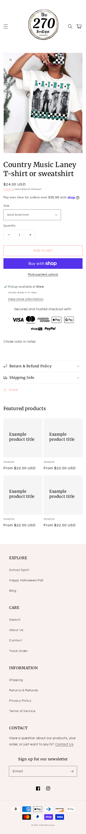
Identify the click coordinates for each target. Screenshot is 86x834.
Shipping (8, 189)
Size (6, 205)
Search (15, 619)
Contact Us (64, 744)
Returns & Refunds (23, 690)
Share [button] (13, 389)
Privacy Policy (20, 700)
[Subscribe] (72, 771)
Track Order (18, 651)
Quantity (9, 225)
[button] (6, 26)
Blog (12, 590)
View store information (25, 299)
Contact (15, 640)
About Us (16, 630)
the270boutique (47, 825)
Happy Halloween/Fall (26, 580)
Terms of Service (22, 711)
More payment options (43, 274)
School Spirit (19, 570)
